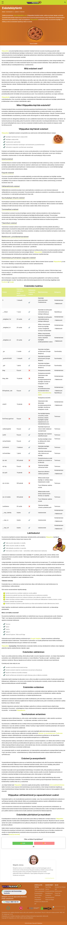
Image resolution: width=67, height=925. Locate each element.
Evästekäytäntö (38, 893)
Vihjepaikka (5, 51)
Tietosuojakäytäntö (39, 891)
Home (3, 11)
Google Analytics (36, 638)
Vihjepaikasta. (21, 710)
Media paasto (58, 891)
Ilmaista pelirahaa (49, 891)
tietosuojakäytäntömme (57, 785)
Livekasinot (48, 895)
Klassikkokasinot (49, 897)
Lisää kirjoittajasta (49, 878)
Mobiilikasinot (49, 893)
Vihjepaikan (5, 133)
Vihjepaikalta (57, 261)
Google (11, 282)
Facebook (5, 282)
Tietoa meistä (38, 895)
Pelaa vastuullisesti (39, 889)
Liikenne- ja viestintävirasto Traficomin (50, 733)
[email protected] (14, 834)
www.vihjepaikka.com (20, 15)
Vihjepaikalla (34, 19)
